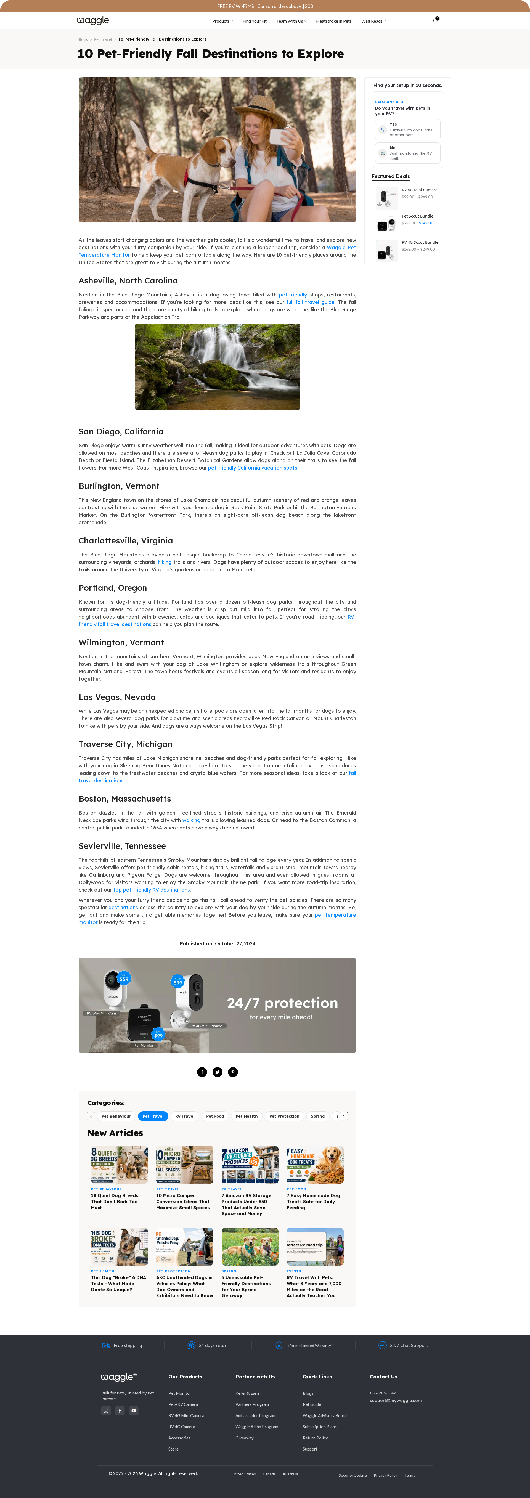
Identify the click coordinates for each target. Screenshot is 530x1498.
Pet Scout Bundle (417, 216)
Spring (318, 1116)
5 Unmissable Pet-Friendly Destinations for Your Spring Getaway (246, 1286)
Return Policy (315, 1437)
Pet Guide (312, 1404)
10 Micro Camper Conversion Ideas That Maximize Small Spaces (183, 1201)
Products (221, 20)
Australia (290, 1474)
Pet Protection (284, 1116)
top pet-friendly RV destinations (151, 890)
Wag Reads (372, 20)
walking (191, 820)
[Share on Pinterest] (233, 1072)
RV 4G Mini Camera (420, 189)
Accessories (179, 1437)
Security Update (353, 1475)
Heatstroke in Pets (334, 20)
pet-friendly (293, 294)
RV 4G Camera (181, 1426)
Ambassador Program (255, 1415)
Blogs (83, 39)
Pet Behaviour (116, 1116)
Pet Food (215, 1116)
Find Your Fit (255, 20)
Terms (409, 1475)
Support (310, 1448)
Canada (269, 1474)
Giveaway (244, 1437)
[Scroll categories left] (91, 1116)
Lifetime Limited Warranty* (310, 1345)
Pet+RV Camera (183, 1404)
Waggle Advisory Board (325, 1415)
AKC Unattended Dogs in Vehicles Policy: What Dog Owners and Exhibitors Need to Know (184, 1286)
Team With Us (289, 20)
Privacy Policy (385, 1475)
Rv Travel (185, 1116)
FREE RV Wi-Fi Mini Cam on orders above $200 (265, 6)
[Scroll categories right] (344, 1116)
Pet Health (247, 1116)
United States (244, 1474)
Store (173, 1448)
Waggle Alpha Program (256, 1426)
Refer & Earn (247, 1393)
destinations (123, 907)
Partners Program (252, 1404)
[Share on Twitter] (217, 1072)
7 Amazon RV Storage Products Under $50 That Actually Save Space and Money (246, 1204)
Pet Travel (103, 39)
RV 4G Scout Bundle (420, 242)
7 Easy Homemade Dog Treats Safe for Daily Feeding (313, 1201)
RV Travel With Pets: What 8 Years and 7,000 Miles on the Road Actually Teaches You (314, 1286)
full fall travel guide (311, 302)
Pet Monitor (179, 1393)
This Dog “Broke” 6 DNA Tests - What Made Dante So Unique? (118, 1283)
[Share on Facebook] (202, 1072)
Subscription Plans (320, 1426)
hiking (165, 562)
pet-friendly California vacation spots (252, 468)
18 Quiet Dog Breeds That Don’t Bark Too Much (114, 1201)
